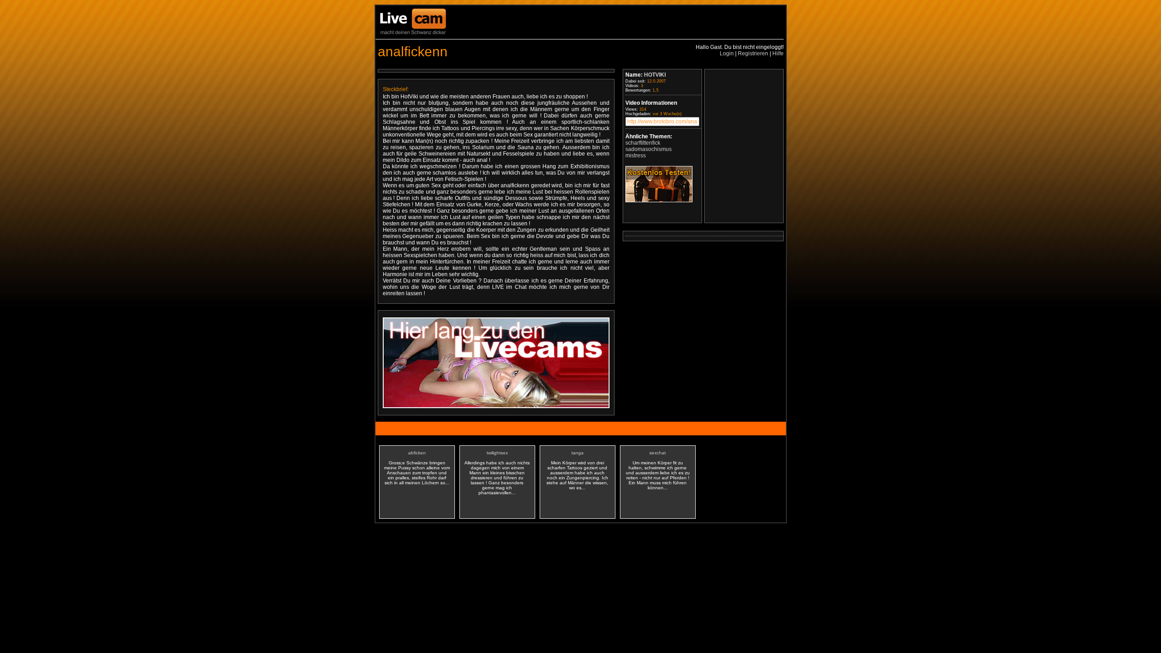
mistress (635, 155)
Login (727, 53)
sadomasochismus (648, 149)
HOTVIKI (655, 75)
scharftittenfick (642, 143)
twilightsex (497, 452)
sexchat (657, 452)
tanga (577, 452)
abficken (417, 452)
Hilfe (778, 53)
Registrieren (753, 53)
